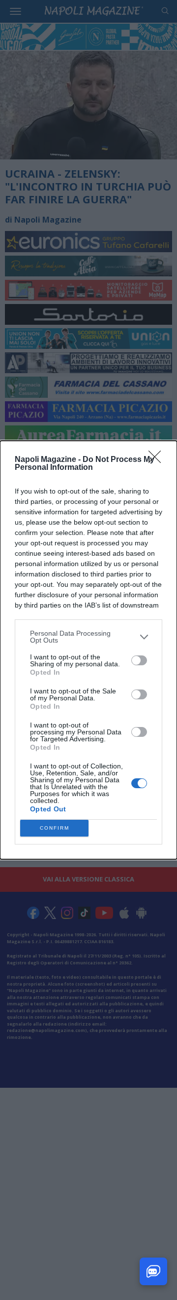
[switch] (139, 660)
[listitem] (88, 637)
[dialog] (88, 650)
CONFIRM (54, 828)
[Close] (157, 460)
